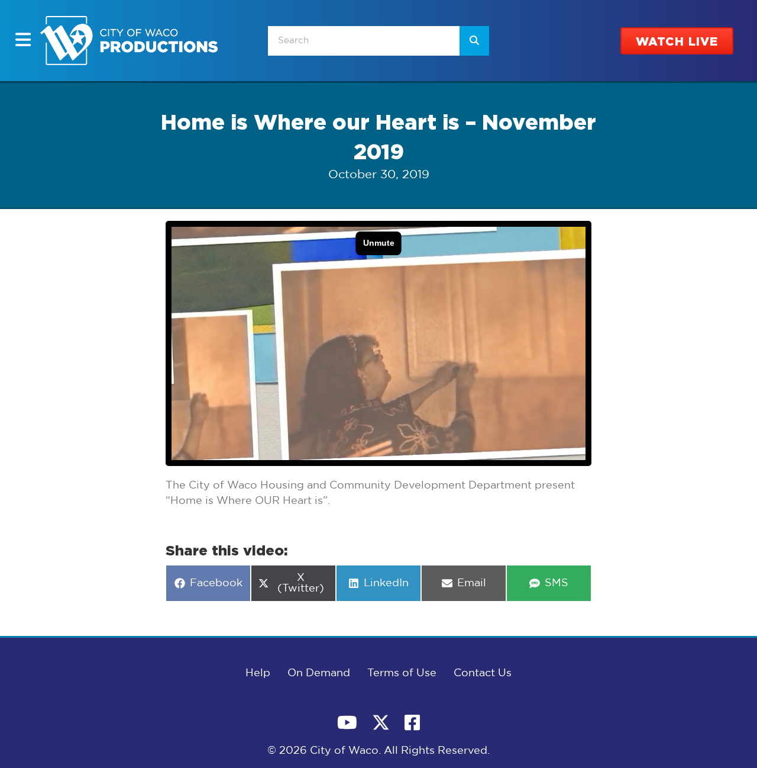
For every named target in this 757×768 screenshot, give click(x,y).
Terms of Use (401, 673)
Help (257, 673)
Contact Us (483, 673)
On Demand (318, 673)
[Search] (474, 41)
